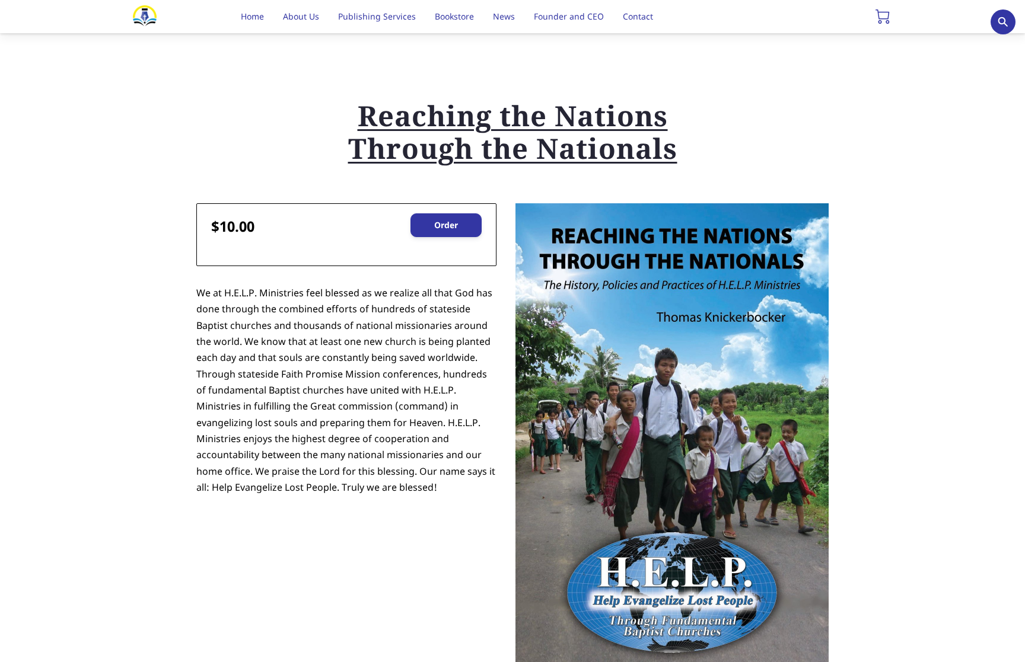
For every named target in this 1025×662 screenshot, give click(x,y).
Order (446, 225)
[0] (883, 16)
